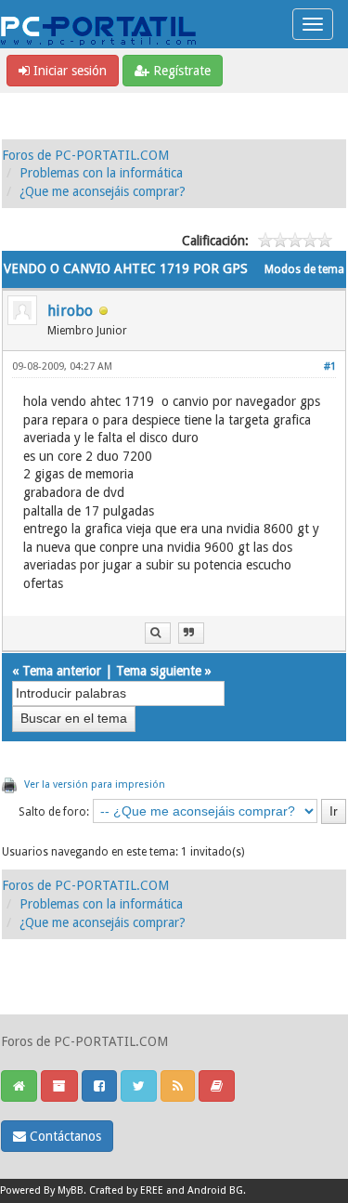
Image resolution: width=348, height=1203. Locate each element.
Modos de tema (304, 269)
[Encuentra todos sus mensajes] (158, 633)
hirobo (70, 311)
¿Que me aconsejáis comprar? (102, 191)
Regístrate (180, 70)
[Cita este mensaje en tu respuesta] (191, 633)
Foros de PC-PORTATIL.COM (85, 155)
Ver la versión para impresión (94, 784)
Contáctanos (63, 1136)
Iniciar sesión (68, 70)
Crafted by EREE (126, 1190)
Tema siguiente (158, 670)
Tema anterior (61, 670)
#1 (330, 366)
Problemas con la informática (101, 172)
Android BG (215, 1190)
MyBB (71, 1190)
